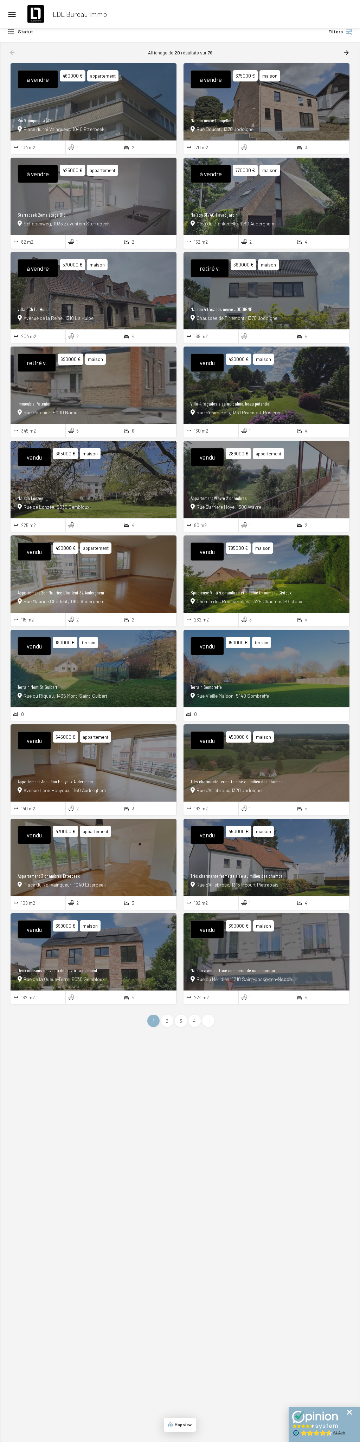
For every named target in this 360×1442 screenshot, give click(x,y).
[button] (349, 1412)
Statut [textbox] (25, 31)
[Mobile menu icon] (12, 14)
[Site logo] (36, 14)
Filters (335, 31)
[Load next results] (347, 52)
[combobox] (77, 31)
